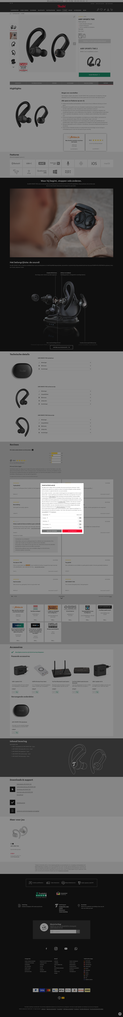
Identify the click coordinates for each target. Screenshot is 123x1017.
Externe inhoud (46, 527)
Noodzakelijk (45, 514)
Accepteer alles (72, 531)
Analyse (44, 518)
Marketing (45, 521)
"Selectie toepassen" (60, 506)
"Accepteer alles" (61, 501)
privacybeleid (45, 511)
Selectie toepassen (52, 531)
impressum (53, 511)
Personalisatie (46, 524)
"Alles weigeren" (52, 496)
